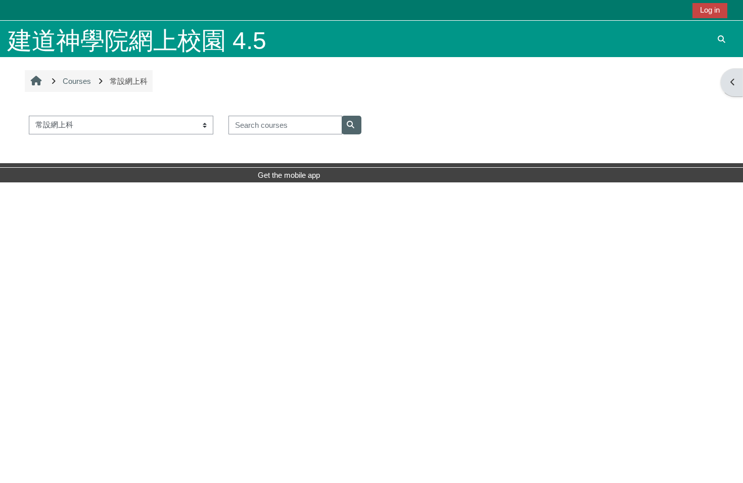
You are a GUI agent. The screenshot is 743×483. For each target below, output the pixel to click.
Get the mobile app (289, 175)
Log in (710, 10)
